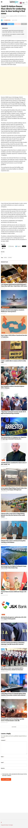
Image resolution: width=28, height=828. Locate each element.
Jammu (5, 257)
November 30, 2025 (5, 595)
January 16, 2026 (4, 364)
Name (2, 756)
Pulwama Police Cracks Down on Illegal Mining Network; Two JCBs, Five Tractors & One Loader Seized (13, 515)
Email (2, 762)
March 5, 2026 (4, 313)
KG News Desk (7, 20)
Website (3, 768)
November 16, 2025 (5, 722)
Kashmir (10, 257)
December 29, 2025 (4, 389)
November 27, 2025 (5, 620)
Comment (3, 740)
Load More (14, 726)
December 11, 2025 (4, 440)
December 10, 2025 (5, 466)
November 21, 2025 (5, 671)
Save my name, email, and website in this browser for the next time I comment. (14, 775)
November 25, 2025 (5, 646)
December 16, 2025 (4, 415)
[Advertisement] (14, 80)
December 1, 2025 (4, 569)
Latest (3, 332)
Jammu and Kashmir (5, 307)
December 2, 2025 (4, 491)
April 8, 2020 (14, 20)
